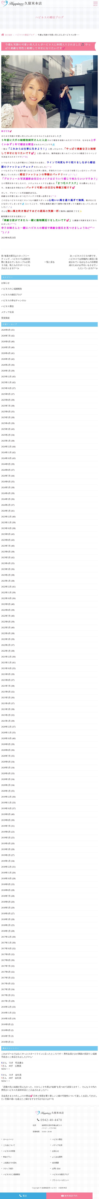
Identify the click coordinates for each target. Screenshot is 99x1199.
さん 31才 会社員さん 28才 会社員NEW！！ (11, 1078)
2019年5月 (6, 838)
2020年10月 (6, 738)
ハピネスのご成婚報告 (11, 289)
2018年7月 (6, 896)
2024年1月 (6, 511)
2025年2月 (6, 435)
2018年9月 (6, 884)
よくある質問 (57, 1157)
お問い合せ (56, 1169)
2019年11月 (6, 802)
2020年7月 (6, 756)
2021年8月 (6, 680)
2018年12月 (6, 867)
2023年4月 (6, 563)
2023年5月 (6, 557)
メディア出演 (7, 312)
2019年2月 (6, 855)
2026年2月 (6, 365)
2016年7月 (6, 1036)
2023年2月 (6, 575)
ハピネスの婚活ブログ (25, 35)
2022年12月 (6, 587)
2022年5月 (6, 627)
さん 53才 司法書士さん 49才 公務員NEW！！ (12, 1066)
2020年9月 (6, 744)
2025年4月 (6, 423)
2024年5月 (6, 487)
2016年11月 (6, 1013)
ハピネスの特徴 (9, 1151)
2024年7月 (6, 476)
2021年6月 (6, 692)
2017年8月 (6, 960)
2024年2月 (6, 505)
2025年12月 (6, 376)
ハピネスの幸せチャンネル (13, 300)
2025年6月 (6, 411)
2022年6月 (6, 622)
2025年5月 (6, 417)
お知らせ (5, 283)
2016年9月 (6, 1024)
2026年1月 (6, 371)
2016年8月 (6, 1030)
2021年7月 (6, 686)
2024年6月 (6, 482)
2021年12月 (6, 657)
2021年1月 (6, 721)
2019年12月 (6, 797)
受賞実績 (5, 318)
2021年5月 (6, 697)
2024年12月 (6, 446)
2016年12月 (6, 1007)
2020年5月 (6, 767)
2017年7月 (6, 966)
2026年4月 (6, 353)
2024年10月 (6, 458)
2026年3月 (6, 359)
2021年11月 (6, 662)
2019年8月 (6, 820)
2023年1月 (6, 581)
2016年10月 (6, 1018)
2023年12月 (6, 517)
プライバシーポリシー (60, 1180)
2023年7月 (6, 546)
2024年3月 (6, 499)
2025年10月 (6, 388)
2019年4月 (6, 843)
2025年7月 (6, 406)
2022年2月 (6, 645)
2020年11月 (6, 732)
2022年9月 (6, 604)
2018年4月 (6, 913)
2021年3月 (6, 709)
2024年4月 (6, 493)
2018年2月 (6, 925)
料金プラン (7, 1157)
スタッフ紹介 (8, 1169)
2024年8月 (6, 470)
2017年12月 (6, 937)
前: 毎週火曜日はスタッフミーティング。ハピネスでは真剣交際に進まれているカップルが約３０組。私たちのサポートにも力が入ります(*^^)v (15, 262)
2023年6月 (6, 552)
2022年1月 (6, 651)
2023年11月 (6, 522)
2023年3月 (6, 569)
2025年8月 (6, 400)
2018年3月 (6, 919)
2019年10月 (6, 808)
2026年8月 (6, 330)
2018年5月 (6, 908)
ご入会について (9, 1145)
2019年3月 (6, 849)
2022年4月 (6, 633)
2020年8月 (6, 750)
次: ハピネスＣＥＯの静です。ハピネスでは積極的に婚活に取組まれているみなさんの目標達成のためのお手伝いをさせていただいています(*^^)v (83, 262)
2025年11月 (6, 382)
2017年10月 (6, 948)
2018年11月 (6, 873)
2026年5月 (6, 347)
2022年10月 (6, 598)
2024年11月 (6, 452)
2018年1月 (6, 931)
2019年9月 (6, 814)
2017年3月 (6, 989)
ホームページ (8, 1139)
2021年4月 (6, 703)
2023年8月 (6, 540)
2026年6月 (6, 341)
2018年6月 (6, 902)
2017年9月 (6, 954)
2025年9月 (6, 394)
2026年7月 (6, 336)
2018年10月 (6, 878)
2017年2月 (6, 995)
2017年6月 (6, 972)
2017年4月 (6, 983)
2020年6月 (6, 762)
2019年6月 (6, 832)
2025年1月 (6, 441)
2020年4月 (6, 773)
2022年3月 (6, 639)
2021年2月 (6, 715)
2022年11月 (6, 592)
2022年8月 (6, 610)
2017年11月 (6, 943)
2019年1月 (6, 861)
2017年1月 (6, 1001)
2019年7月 (6, 826)
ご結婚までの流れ (10, 1163)
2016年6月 (6, 1042)
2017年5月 (6, 978)
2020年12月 (6, 727)
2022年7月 (6, 616)
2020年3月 (6, 779)
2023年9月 (6, 534)
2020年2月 (6, 785)
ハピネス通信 (7, 306)
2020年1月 (6, 791)
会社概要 (55, 1163)
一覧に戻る (49, 262)
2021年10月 (6, 668)
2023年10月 (6, 528)
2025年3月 (6, 429)
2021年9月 (6, 674)
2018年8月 (6, 890)
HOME (8, 35)
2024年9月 (6, 464)
